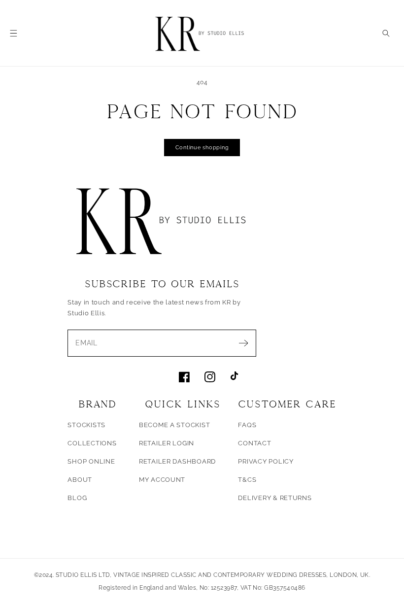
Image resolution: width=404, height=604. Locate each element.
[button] (13, 33)
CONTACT (254, 443)
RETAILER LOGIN (166, 443)
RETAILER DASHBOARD (177, 461)
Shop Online (91, 461)
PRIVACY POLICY (265, 461)
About (79, 479)
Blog (77, 498)
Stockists (86, 425)
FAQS (247, 425)
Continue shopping (202, 147)
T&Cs (247, 479)
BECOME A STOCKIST (174, 425)
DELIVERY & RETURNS (274, 498)
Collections (91, 443)
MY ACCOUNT (162, 479)
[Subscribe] (243, 343)
